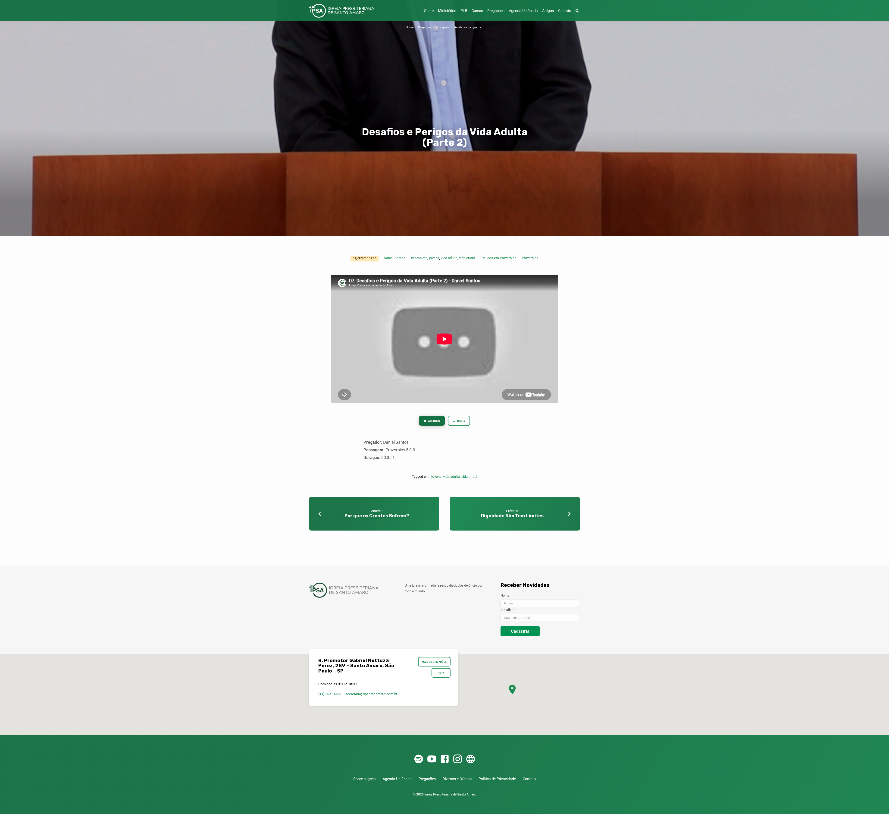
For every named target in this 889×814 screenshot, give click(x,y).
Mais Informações (434, 661)
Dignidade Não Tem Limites (512, 516)
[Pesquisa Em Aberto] (577, 11)
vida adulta (449, 258)
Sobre (429, 11)
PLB (463, 11)
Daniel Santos (394, 258)
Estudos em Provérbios (498, 258)
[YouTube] (431, 759)
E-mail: (506, 610)
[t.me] (470, 759)
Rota (441, 673)
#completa (442, 27)
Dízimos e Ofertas (457, 779)
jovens (434, 258)
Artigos (548, 11)
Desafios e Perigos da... (468, 27)
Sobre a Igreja (364, 779)
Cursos (477, 11)
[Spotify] (418, 759)
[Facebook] (444, 759)
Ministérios (447, 11)
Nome (505, 595)
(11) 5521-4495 (329, 694)
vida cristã (467, 258)
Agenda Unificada (523, 11)
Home (409, 27)
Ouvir (460, 421)
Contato (564, 11)
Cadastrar (520, 631)
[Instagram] (457, 759)
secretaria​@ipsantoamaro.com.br (371, 694)
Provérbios (530, 258)
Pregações (495, 11)
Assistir (433, 421)
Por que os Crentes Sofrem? (376, 516)
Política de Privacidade (497, 779)
